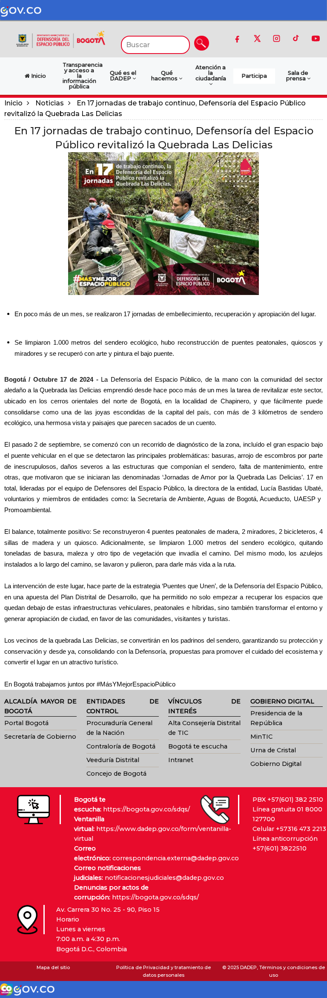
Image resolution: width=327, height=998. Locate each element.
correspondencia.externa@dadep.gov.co (175, 858)
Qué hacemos (165, 76)
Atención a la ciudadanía (210, 73)
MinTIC (261, 736)
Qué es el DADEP (123, 76)
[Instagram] (276, 38)
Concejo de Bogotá (116, 773)
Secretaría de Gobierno (40, 736)
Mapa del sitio (53, 967)
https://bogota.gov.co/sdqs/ (146, 809)
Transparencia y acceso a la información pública (81, 76)
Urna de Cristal (273, 750)
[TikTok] (296, 38)
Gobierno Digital (275, 764)
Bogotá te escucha (197, 746)
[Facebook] (237, 38)
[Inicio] (60, 39)
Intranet (180, 760)
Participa (254, 76)
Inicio (13, 103)
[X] (257, 38)
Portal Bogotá (26, 723)
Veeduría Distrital (112, 760)
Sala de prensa (297, 76)
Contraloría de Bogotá (120, 746)
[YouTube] (315, 38)
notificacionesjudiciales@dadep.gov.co (164, 878)
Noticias (49, 103)
